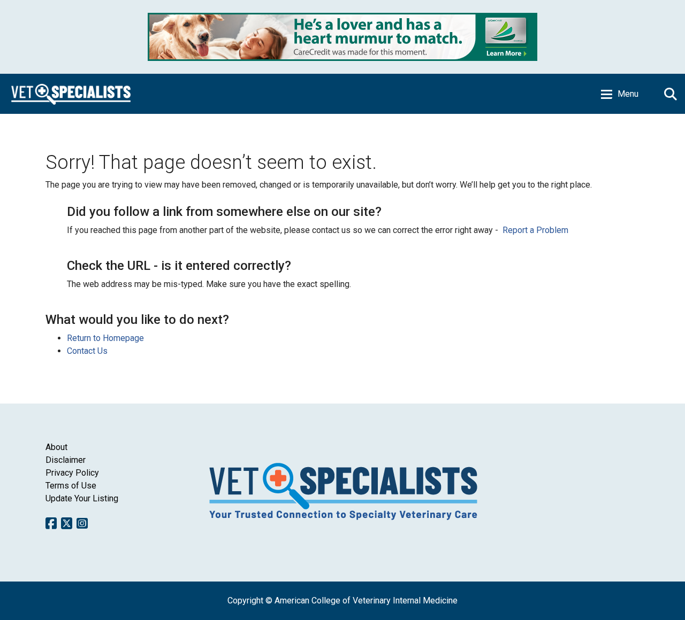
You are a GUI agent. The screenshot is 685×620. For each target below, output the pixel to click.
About (56, 447)
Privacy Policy (72, 473)
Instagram (82, 523)
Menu (628, 94)
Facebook (51, 523)
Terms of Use (70, 485)
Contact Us (87, 351)
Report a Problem (535, 230)
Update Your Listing (81, 498)
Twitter (66, 523)
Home (71, 94)
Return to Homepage (105, 338)
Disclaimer (65, 460)
